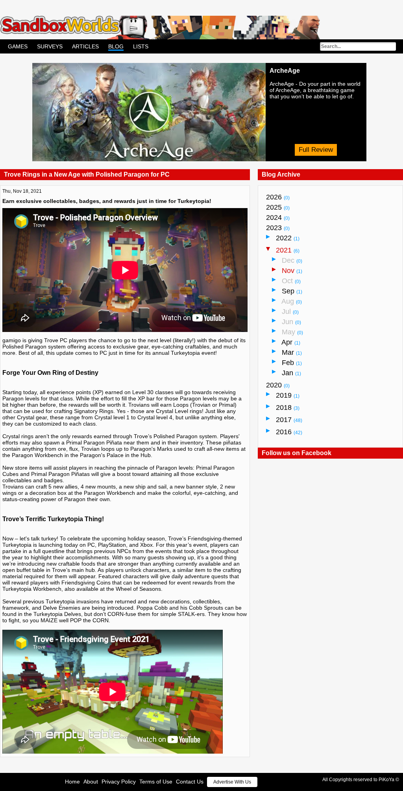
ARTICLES (85, 46)
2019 (287, 395)
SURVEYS (50, 46)
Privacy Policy (119, 781)
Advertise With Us (232, 782)
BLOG (116, 46)
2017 (289, 420)
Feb (292, 363)
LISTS (140, 46)
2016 (289, 432)
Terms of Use (155, 781)
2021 (287, 250)
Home (72, 781)
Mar (292, 352)
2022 (287, 238)
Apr (290, 342)
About (90, 781)
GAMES (18, 46)
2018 (287, 407)
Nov (292, 271)
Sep (292, 291)
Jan (291, 373)
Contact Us (189, 781)
